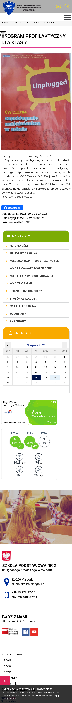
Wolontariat (19, 313)
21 (55, 372)
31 (17, 382)
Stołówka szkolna (23, 298)
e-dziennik (9, 684)
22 (64, 372)
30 (7, 382)
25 (26, 377)
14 (55, 367)
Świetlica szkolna (23, 306)
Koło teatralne (21, 283)
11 (26, 367)
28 (55, 377)
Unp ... (37, 23)
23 (7, 377)
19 (36, 372)
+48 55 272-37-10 (67, 6)
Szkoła (6, 660)
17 (17, 372)
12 (36, 367)
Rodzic (6, 672)
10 (17, 367)
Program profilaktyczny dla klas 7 (33, 39)
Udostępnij (14, 207)
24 (17, 377)
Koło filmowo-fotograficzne (31, 268)
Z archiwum (18, 321)
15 (64, 367)
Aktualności (19, 245)
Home (18, 23)
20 (45, 372)
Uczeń (6, 666)
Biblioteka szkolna (23, 253)
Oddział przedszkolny (26, 291)
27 (45, 377)
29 (64, 377)
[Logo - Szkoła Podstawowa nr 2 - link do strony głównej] (21, 7)
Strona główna (12, 654)
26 (36, 377)
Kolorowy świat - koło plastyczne (34, 260)
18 (26, 372)
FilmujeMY (9, 678)
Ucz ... (27, 23)
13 (45, 367)
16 (7, 372)
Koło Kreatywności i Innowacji (31, 276)
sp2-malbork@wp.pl (59, 6)
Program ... (50, 23)
